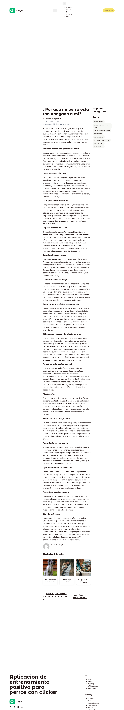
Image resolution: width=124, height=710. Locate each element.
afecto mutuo (98, 122)
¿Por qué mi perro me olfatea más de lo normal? (83, 581)
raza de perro (98, 143)
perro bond (98, 134)
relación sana (98, 147)
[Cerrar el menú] (64, 3)
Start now (108, 10)
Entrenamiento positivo (53, 119)
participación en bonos (102, 130)
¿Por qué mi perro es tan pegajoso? (50, 580)
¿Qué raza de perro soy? (67, 580)
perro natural (98, 137)
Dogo (19, 10)
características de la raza (101, 126)
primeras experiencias (101, 140)
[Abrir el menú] (55, 10)
